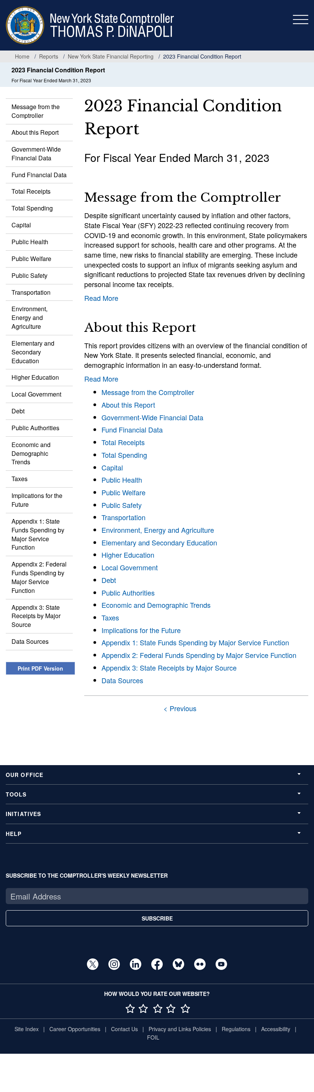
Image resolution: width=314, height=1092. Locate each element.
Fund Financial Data (39, 174)
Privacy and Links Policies (180, 1029)
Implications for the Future (36, 500)
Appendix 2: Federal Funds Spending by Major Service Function (39, 577)
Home (22, 56)
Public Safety (29, 275)
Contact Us (124, 1029)
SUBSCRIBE (157, 918)
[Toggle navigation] (300, 19)
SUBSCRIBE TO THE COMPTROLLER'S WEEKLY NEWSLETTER (87, 875)
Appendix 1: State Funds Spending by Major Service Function (37, 534)
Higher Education (35, 377)
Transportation (31, 292)
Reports (48, 56)
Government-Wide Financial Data (36, 153)
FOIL (153, 1037)
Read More (101, 298)
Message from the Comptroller (35, 111)
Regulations (236, 1029)
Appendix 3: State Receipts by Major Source (36, 616)
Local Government (36, 394)
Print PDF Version (40, 668)
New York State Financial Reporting (111, 56)
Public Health (29, 241)
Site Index (27, 1029)
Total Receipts (31, 191)
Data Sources (30, 641)
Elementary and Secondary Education (32, 352)
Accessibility (275, 1029)
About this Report (35, 132)
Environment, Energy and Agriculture (29, 317)
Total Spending (32, 208)
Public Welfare (31, 258)
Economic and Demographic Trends (31, 453)
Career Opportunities (74, 1029)
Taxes (19, 478)
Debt (18, 410)
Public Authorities (35, 427)
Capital (21, 224)
